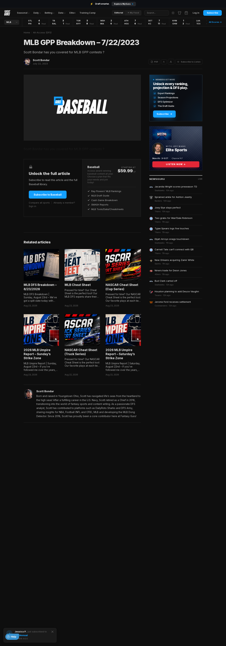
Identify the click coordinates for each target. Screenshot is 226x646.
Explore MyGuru (123, 4)
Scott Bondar (41, 60)
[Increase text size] (171, 62)
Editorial (118, 12)
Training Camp (87, 12)
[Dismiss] (52, 632)
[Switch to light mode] (173, 13)
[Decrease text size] (164, 61)
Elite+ (72, 12)
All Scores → (215, 22)
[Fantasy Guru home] (7, 13)
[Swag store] (179, 12)
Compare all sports (39, 202)
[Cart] (186, 12)
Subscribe (212, 12)
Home (27, 32)
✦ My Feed (133, 12)
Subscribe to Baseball (48, 194)
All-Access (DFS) (42, 32)
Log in (196, 12)
